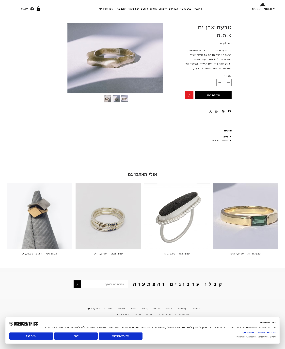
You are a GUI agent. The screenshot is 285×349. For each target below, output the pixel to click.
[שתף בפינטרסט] (223, 111)
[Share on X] (211, 111)
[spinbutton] (224, 82)
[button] (38, 8)
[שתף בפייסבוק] (229, 111)
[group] (142, 221)
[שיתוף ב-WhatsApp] (217, 111)
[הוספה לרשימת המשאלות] (189, 95)
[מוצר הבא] (2, 222)
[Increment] (219, 82)
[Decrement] (228, 82)
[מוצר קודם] (283, 222)
